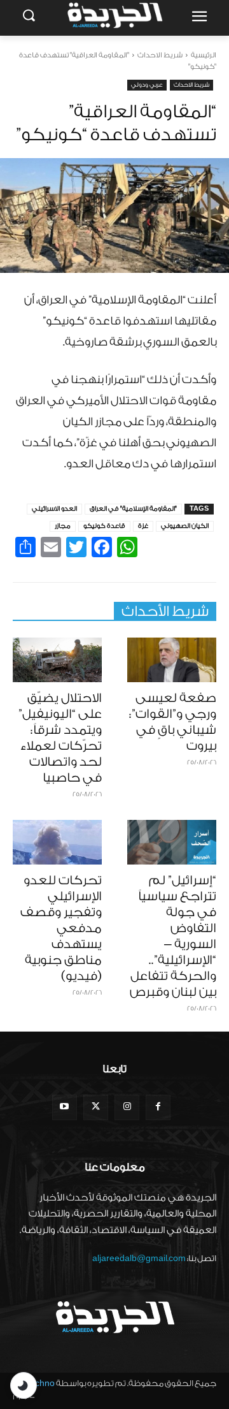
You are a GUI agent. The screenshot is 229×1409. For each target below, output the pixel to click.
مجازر (63, 526)
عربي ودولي (147, 85)
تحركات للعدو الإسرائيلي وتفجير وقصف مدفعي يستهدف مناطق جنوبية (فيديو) (61, 928)
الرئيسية (203, 55)
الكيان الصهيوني (185, 526)
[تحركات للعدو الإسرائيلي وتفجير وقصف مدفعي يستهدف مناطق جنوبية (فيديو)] (57, 842)
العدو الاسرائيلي (54, 509)
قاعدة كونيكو (104, 526)
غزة (143, 526)
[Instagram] (126, 1107)
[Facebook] (158, 1107)
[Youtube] (64, 1107)
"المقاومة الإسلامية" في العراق (133, 509)
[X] (95, 1107)
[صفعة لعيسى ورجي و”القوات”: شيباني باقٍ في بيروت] (171, 660)
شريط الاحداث (160, 55)
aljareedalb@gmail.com (139, 1258)
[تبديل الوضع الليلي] (23, 1385)
